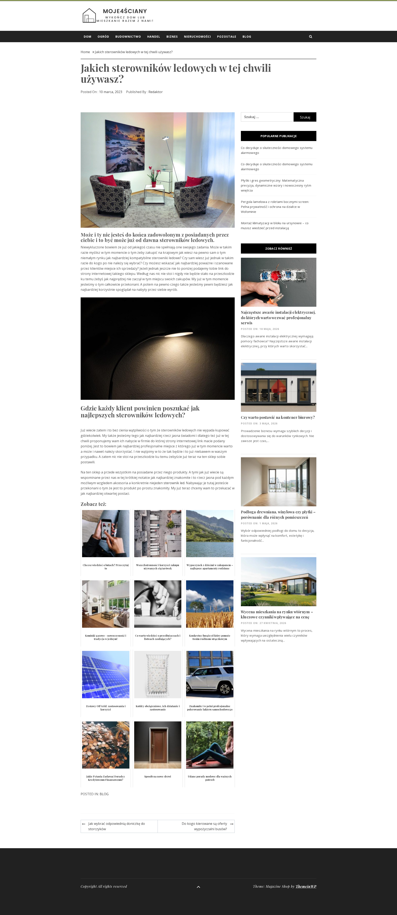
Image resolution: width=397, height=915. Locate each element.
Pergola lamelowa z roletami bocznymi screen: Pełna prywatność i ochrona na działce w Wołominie (275, 207)
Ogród (103, 36)
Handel (153, 36)
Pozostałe (226, 36)
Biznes (172, 36)
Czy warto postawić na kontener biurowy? (278, 417)
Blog (247, 36)
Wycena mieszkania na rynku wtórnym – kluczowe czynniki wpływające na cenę (277, 614)
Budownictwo (128, 36)
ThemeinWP (306, 886)
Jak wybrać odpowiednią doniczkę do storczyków (116, 826)
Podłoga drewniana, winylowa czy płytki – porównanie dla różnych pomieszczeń (278, 514)
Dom (87, 36)
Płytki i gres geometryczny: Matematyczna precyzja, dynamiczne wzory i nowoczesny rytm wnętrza (276, 185)
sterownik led (174, 483)
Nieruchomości (197, 36)
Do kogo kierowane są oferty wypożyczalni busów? (204, 826)
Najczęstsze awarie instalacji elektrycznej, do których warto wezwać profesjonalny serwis (278, 317)
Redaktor (155, 92)
